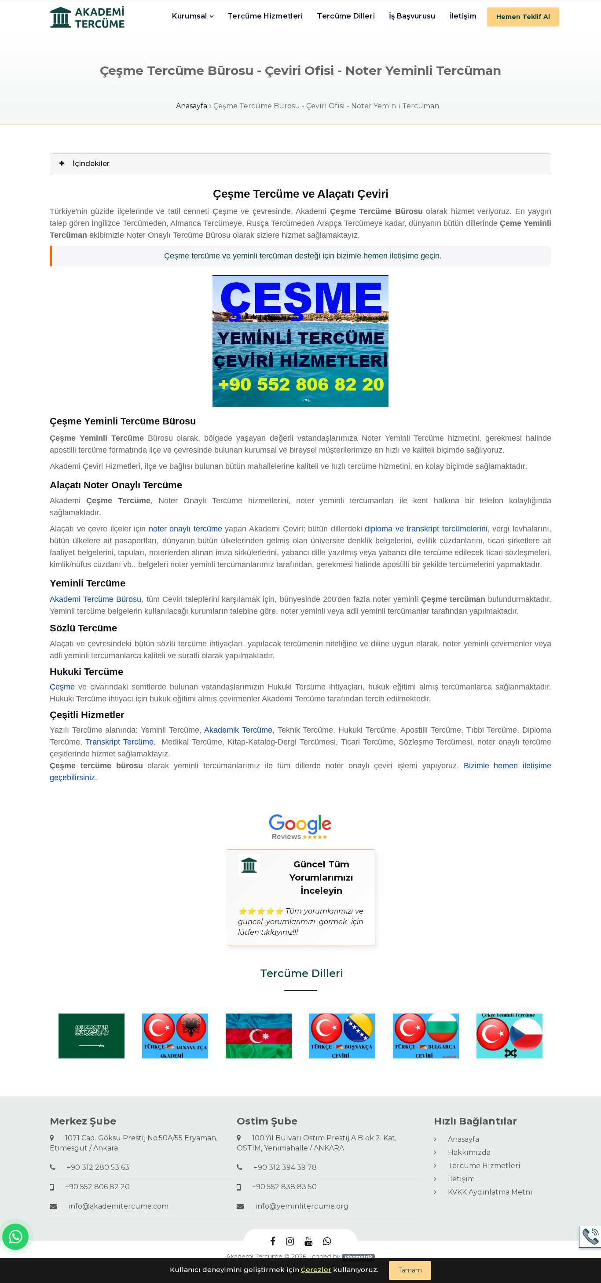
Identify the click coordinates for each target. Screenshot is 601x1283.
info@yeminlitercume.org (298, 1206)
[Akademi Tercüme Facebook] (273, 1241)
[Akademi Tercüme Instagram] (290, 1241)
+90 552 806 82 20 (94, 1187)
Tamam (410, 1270)
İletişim (463, 16)
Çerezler (316, 1269)
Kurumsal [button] (189, 16)
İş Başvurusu (412, 16)
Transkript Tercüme (119, 741)
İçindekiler (91, 163)
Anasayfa (191, 106)
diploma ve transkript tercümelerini (426, 528)
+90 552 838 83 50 (281, 1187)
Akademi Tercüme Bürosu (95, 599)
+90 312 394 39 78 (282, 1167)
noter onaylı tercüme (185, 528)
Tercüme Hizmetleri (265, 16)
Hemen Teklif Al (523, 17)
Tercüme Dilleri (346, 16)
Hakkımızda (466, 1152)
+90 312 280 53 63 (94, 1167)
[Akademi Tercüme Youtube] (308, 1241)
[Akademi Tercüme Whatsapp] (327, 1241)
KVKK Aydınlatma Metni (486, 1192)
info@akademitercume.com (115, 1206)
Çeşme (62, 686)
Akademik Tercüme (238, 730)
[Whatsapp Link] (15, 1237)
